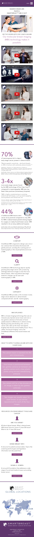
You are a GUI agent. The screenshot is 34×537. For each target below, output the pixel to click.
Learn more (17, 302)
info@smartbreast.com (17, 532)
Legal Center (17, 533)
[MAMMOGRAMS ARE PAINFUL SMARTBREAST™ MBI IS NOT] (17, 23)
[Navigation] (31, 3)
